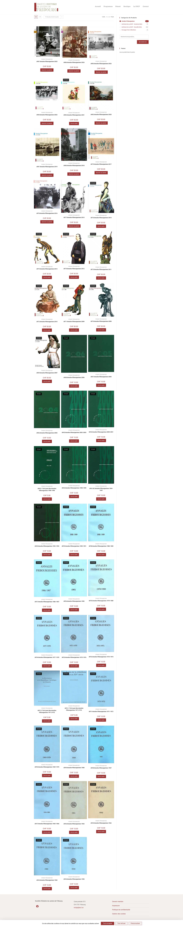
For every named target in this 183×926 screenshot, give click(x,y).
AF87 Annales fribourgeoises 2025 (47, 61)
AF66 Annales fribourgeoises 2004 (47, 433)
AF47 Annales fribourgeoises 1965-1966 (47, 823)
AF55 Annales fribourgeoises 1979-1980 (101, 600)
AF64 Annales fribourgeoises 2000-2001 (101, 432)
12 (106, 17)
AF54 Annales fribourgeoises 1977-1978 (47, 657)
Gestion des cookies (119, 914)
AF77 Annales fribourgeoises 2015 (74, 217)
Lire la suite (74, 123)
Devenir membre (117, 901)
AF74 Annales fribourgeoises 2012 (74, 268)
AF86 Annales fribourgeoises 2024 (74, 62)
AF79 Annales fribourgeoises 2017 (101, 164)
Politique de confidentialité (121, 910)
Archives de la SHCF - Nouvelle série (132, 27)
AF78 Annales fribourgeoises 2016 (47, 213)
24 (109, 17)
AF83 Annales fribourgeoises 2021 (74, 115)
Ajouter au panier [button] (47, 70)
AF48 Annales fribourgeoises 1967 (101, 768)
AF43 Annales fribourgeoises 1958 (74, 879)
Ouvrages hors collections (129, 30)
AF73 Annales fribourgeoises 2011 (101, 269)
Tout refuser (121, 923)
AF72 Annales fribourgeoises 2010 (47, 321)
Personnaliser (135, 923)
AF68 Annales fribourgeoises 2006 (74, 377)
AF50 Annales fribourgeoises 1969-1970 (47, 767)
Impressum (116, 906)
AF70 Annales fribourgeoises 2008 (101, 321)
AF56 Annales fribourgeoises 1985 (74, 601)
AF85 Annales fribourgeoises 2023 (101, 63)
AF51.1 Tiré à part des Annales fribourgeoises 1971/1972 (74, 709)
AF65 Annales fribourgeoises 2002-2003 (74, 432)
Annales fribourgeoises (47, 59)
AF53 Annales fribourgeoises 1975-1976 (74, 657)
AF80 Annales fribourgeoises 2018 (74, 165)
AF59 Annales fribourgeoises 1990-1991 (74, 546)
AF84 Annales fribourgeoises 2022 (47, 115)
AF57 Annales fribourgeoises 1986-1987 (47, 601)
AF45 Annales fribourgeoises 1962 (101, 823)
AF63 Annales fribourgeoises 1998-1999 (74, 488)
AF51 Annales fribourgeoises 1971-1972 (101, 711)
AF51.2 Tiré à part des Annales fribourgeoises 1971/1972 (47, 711)
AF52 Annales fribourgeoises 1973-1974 (101, 657)
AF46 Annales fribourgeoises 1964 (74, 824)
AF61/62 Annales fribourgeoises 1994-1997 (101, 489)
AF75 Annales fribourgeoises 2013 (47, 269)
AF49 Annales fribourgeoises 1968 (74, 767)
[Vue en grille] (36, 17)
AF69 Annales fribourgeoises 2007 (47, 373)
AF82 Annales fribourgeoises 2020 (101, 114)
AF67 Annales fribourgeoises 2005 (101, 376)
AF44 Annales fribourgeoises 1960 (47, 880)
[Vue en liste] (40, 17)
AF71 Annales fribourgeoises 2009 (74, 321)
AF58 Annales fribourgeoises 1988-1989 (101, 546)
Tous (112, 17)
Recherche (143, 42)
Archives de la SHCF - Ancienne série (132, 24)
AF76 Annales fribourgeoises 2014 (101, 217)
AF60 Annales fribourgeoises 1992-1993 (47, 546)
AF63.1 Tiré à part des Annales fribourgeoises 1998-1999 (47, 489)
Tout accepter (107, 923)
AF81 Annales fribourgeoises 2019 (47, 166)
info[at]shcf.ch (78, 908)
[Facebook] (37, 906)
